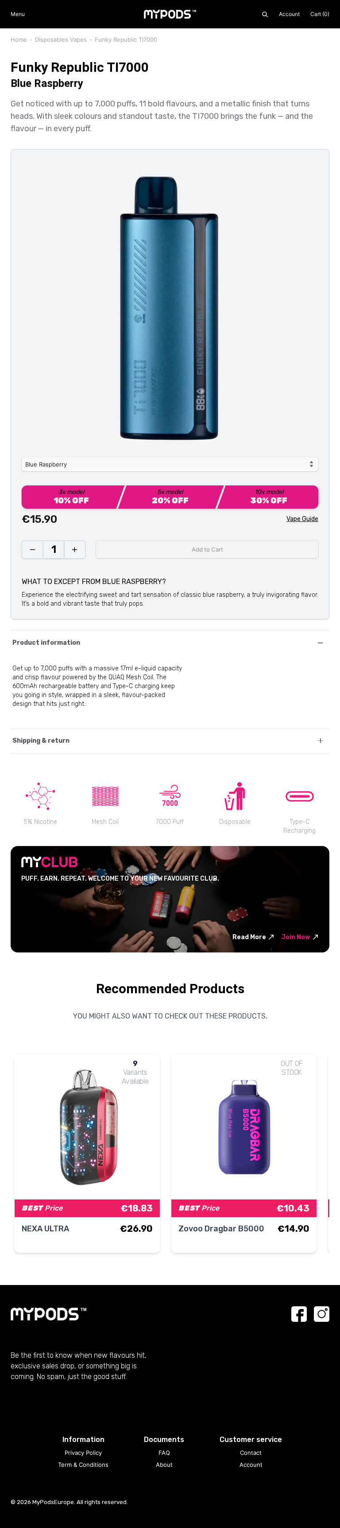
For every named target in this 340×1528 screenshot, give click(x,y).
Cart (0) (319, 14)
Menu (18, 14)
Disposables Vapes (61, 39)
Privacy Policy (83, 1452)
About (164, 1464)
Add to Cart (207, 549)
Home (19, 39)
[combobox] (170, 464)
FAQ (164, 1452)
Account (289, 14)
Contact (251, 1452)
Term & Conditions (83, 1464)
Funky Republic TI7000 (126, 39)
